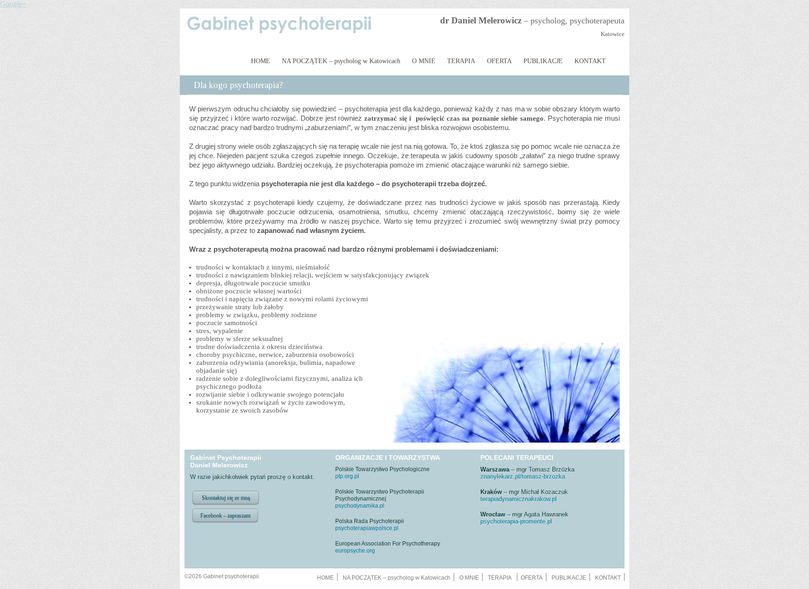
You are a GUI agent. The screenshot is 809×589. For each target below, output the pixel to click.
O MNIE (423, 61)
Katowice (613, 33)
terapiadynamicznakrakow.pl (518, 498)
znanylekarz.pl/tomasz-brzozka (522, 476)
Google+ (13, 4)
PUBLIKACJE (543, 61)
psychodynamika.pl (359, 505)
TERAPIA (461, 61)
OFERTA (499, 61)
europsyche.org (355, 550)
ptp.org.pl (347, 476)
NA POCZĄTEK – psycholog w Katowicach (341, 61)
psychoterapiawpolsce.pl (366, 528)
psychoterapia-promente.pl (516, 521)
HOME (260, 61)
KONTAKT (590, 61)
